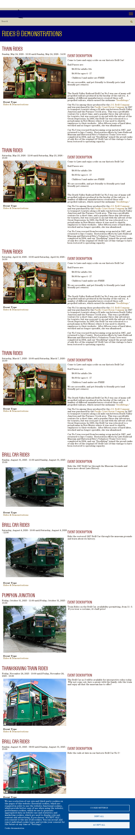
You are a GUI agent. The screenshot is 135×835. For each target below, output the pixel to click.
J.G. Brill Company (120, 105)
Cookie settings (99, 808)
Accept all (99, 825)
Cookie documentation (14, 828)
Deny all (99, 817)
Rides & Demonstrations (15, 105)
